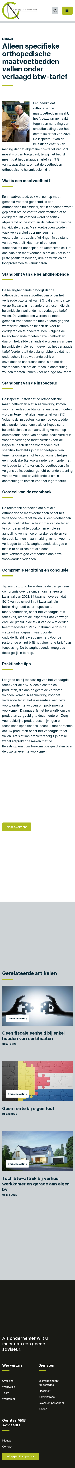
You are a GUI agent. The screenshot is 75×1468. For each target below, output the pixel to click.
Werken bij (8, 1399)
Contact (7, 1446)
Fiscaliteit (44, 1391)
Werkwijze (8, 1387)
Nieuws (7, 39)
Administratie (47, 1397)
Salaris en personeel (51, 1403)
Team (5, 1393)
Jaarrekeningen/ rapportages (49, 1383)
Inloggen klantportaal (21, 1456)
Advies (43, 1409)
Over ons (7, 1381)
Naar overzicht (17, 827)
